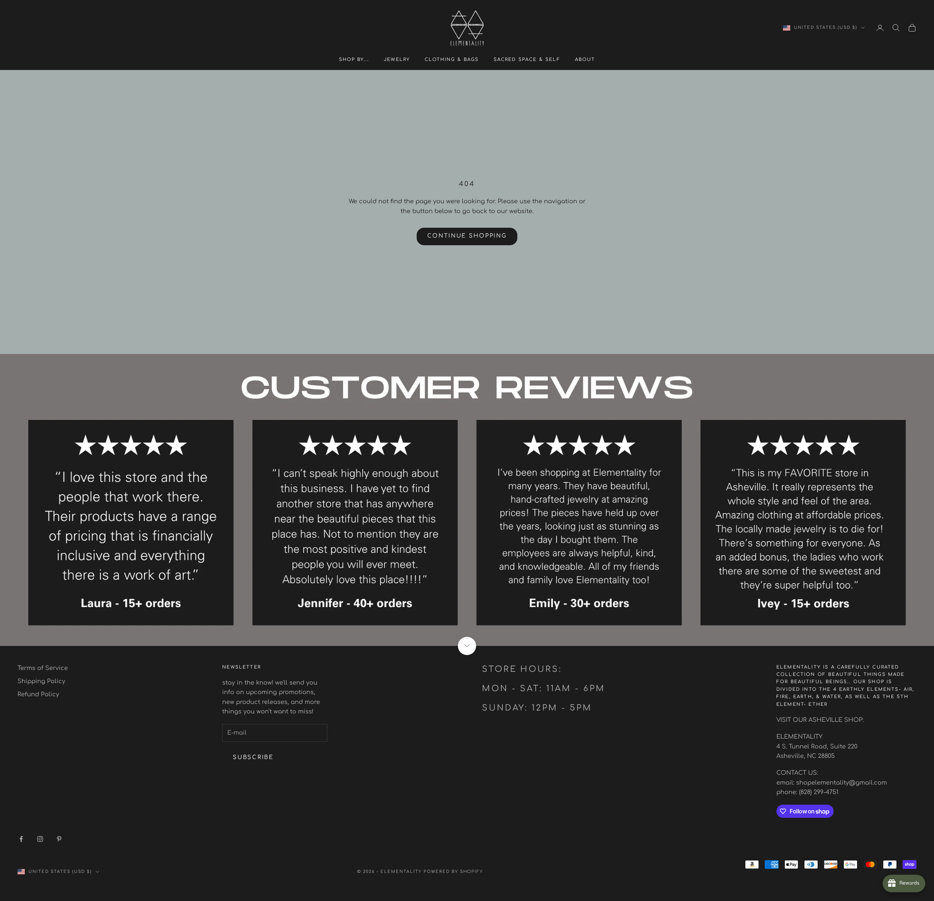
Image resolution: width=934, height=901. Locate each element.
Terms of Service (43, 668)
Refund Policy (38, 694)
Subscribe (253, 757)
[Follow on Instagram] (40, 839)
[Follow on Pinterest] (59, 839)
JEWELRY (397, 59)
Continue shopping (467, 236)
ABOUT (585, 59)
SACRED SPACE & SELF (527, 59)
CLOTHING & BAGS (452, 59)
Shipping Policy (41, 681)
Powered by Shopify (453, 871)
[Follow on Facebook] (21, 839)
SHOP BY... (354, 59)
